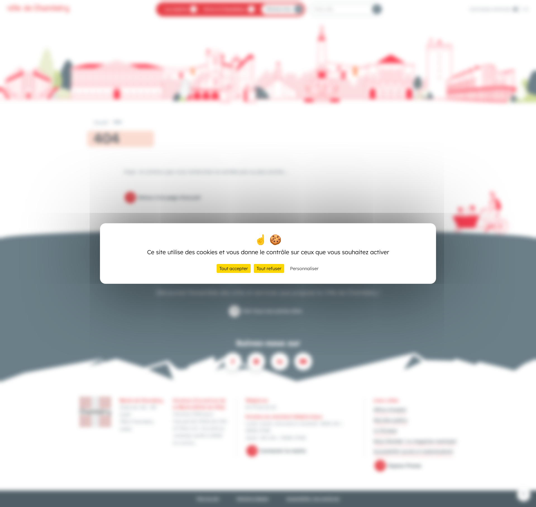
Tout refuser (269, 268)
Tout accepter (233, 268)
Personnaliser (304, 268)
